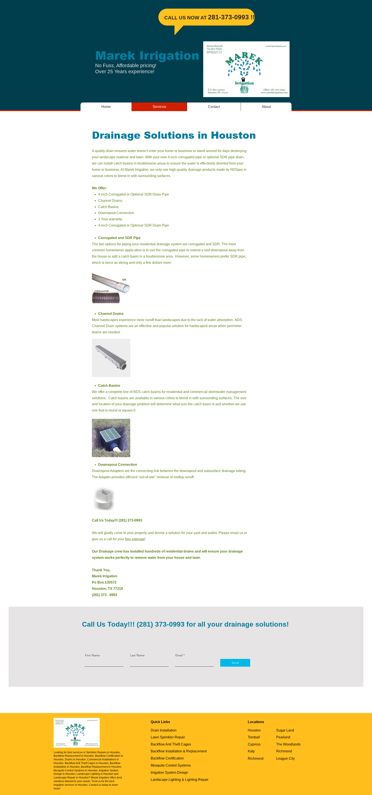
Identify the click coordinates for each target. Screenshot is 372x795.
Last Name (137, 655)
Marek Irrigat (137, 55)
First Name (92, 655)
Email (179, 655)
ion (189, 55)
